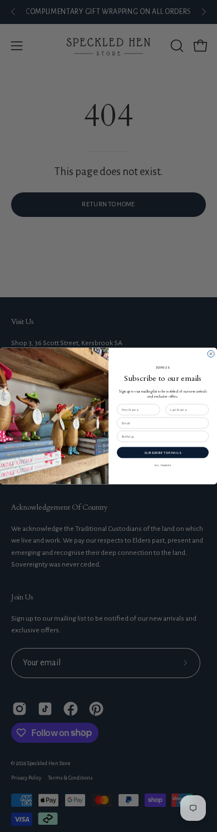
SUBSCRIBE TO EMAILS (162, 452)
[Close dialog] (211, 354)
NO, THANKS (163, 465)
